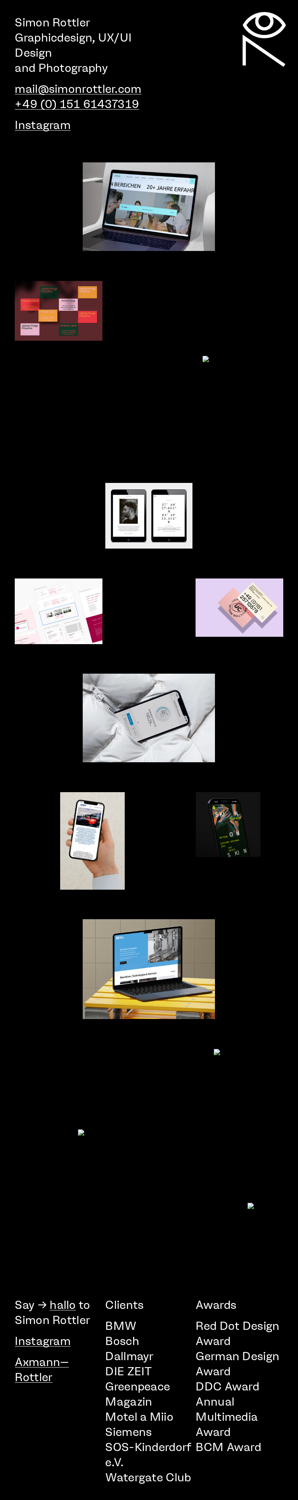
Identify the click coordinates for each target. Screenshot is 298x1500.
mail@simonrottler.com (78, 89)
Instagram (43, 125)
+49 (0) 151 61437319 (77, 104)
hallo (63, 1305)
